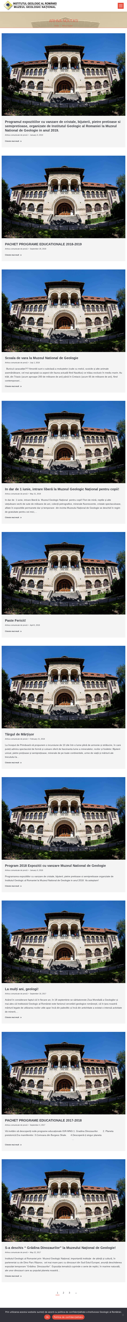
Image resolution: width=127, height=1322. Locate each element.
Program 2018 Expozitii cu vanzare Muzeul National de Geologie (55, 865)
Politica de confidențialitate (68, 1317)
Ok (47, 1317)
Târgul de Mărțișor (19, 734)
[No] (123, 1315)
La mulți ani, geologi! (22, 989)
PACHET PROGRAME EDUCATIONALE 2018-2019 (43, 244)
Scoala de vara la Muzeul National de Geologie (41, 358)
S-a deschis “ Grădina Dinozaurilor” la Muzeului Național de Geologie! (60, 1248)
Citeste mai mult (12, 141)
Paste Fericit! (15, 620)
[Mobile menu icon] (121, 6)
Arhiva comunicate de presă (16, 135)
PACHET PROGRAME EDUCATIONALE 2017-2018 (43, 1120)
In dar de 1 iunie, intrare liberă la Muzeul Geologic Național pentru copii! (62, 489)
